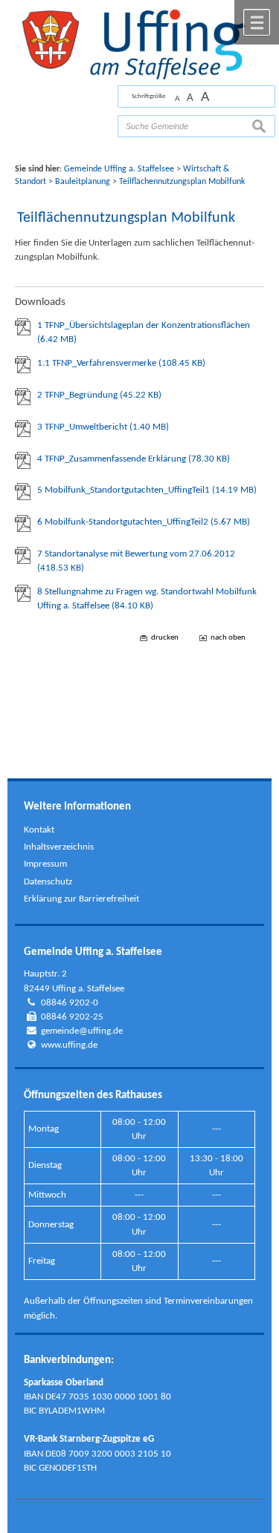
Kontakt (39, 830)
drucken (165, 638)
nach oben (228, 638)
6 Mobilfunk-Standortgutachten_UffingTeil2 (143, 522)
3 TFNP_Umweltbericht (103, 427)
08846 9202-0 (69, 1003)
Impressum (45, 864)
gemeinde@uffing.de (82, 1031)
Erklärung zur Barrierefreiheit (81, 899)
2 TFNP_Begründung (99, 395)
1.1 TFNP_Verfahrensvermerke (121, 363)
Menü (256, 22)
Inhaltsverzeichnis (59, 847)
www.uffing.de (69, 1045)
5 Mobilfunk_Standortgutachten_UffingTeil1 (147, 490)
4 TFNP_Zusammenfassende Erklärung (133, 459)
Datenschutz (48, 882)
